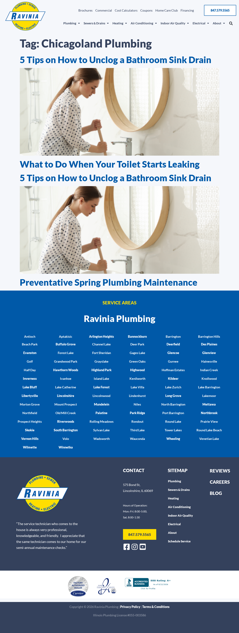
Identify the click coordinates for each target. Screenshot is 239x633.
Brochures (85, 10)
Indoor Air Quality (173, 23)
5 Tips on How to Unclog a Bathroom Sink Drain (115, 59)
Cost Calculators (126, 10)
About (217, 23)
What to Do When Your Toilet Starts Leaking (110, 164)
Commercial (103, 10)
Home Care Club (166, 10)
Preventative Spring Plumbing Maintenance (108, 282)
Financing (187, 10)
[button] (231, 23)
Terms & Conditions (156, 607)
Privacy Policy (130, 607)
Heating (118, 23)
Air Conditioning (142, 23)
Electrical (199, 23)
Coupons (146, 10)
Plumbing (69, 23)
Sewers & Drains (94, 23)
